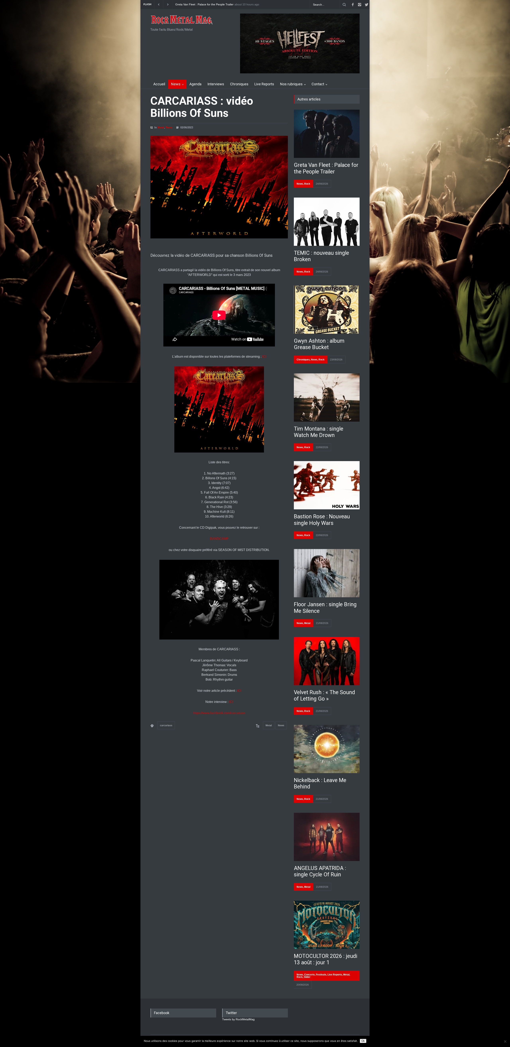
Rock (307, 183)
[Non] (505, 1041)
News (175, 84)
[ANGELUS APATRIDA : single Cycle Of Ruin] (327, 837)
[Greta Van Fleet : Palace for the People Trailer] (327, 134)
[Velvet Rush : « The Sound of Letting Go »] (327, 661)
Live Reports (264, 84)
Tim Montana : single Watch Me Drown (318, 432)
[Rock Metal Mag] (181, 20)
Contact (318, 84)
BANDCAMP (219, 538)
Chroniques (239, 84)
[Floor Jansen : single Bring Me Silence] (327, 573)
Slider (307, 977)
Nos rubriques (291, 84)
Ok (363, 1040)
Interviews (215, 84)
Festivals (321, 974)
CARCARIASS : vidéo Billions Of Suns (201, 106)
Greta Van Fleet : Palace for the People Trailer (326, 168)
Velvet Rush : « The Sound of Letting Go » (324, 695)
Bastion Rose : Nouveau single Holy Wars (322, 519)
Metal (161, 127)
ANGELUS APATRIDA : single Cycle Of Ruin (320, 871)
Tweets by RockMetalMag (238, 1019)
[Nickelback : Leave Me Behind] (327, 749)
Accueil (159, 84)
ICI (264, 356)
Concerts (309, 974)
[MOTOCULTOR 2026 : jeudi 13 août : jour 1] (327, 925)
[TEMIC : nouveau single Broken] (327, 222)
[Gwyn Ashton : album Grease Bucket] (327, 309)
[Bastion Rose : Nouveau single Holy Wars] (327, 485)
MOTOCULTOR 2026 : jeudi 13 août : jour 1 (325, 959)
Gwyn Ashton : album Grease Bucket (198, 4)
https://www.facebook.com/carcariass (219, 713)
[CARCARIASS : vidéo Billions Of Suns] (219, 187)
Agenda (195, 84)
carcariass (166, 725)
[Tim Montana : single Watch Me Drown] (327, 397)
